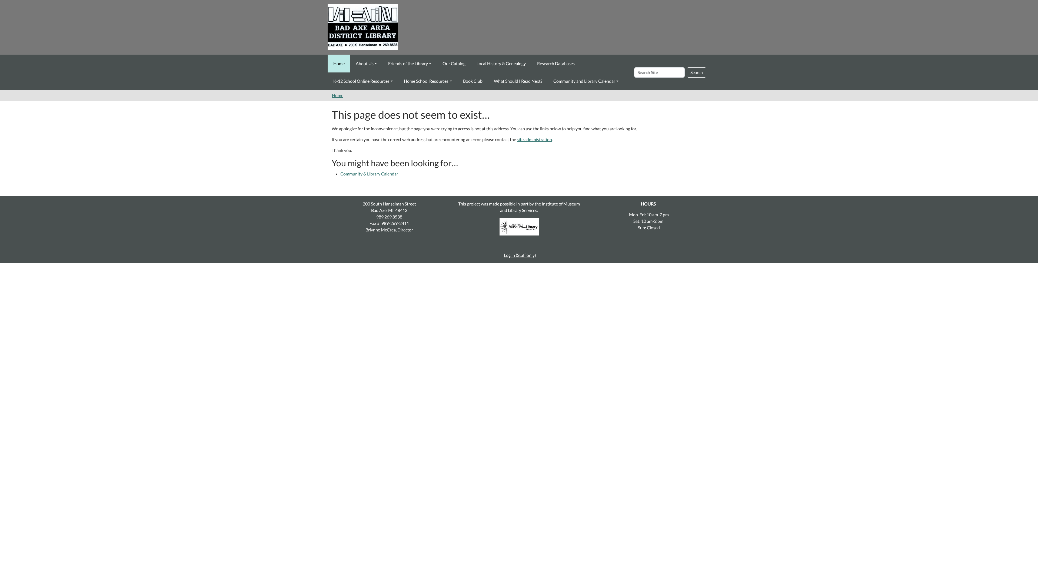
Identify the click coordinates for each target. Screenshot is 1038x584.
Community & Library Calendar (369, 173)
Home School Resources (426, 81)
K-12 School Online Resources (361, 81)
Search (696, 72)
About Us (365, 63)
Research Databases (556, 63)
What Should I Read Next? (518, 81)
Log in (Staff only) (520, 255)
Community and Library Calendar (584, 81)
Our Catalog (454, 63)
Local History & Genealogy (501, 63)
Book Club (473, 81)
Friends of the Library (408, 63)
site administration (534, 139)
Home (339, 63)
